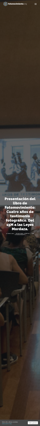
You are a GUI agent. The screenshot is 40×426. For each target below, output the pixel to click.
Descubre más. (7, 423)
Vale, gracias (33, 423)
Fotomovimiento (20, 234)
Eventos (27, 233)
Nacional (21, 233)
